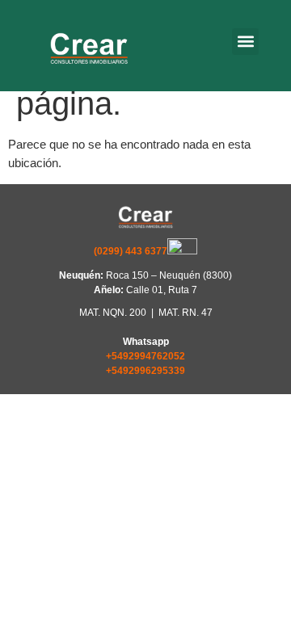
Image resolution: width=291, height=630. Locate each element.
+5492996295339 (145, 370)
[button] (245, 41)
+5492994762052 (145, 356)
